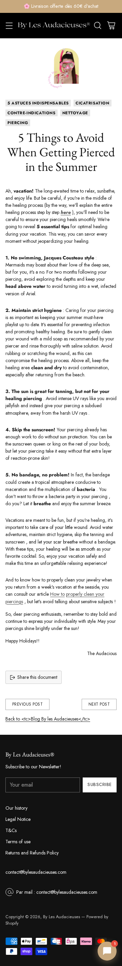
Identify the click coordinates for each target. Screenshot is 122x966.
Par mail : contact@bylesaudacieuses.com (56, 892)
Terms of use (17, 841)
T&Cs (11, 830)
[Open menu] (9, 26)
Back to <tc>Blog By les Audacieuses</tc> (47, 718)
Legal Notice (17, 819)
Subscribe (99, 784)
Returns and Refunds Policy (32, 852)
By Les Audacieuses (61, 917)
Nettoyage (75, 113)
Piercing (17, 122)
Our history (16, 808)
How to (57, 594)
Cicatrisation (92, 103)
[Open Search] (97, 26)
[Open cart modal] (111, 26)
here (66, 212)
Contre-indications (31, 113)
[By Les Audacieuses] (54, 25)
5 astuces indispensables (38, 103)
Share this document (37, 677)
